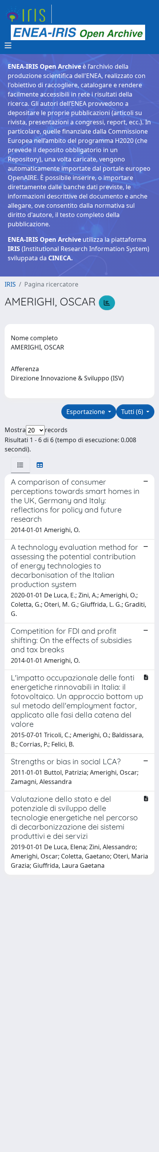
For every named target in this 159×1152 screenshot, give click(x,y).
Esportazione (86, 411)
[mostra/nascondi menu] (8, 45)
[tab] (20, 465)
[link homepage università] (78, 32)
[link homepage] (28, 14)
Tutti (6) (133, 411)
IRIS (10, 284)
